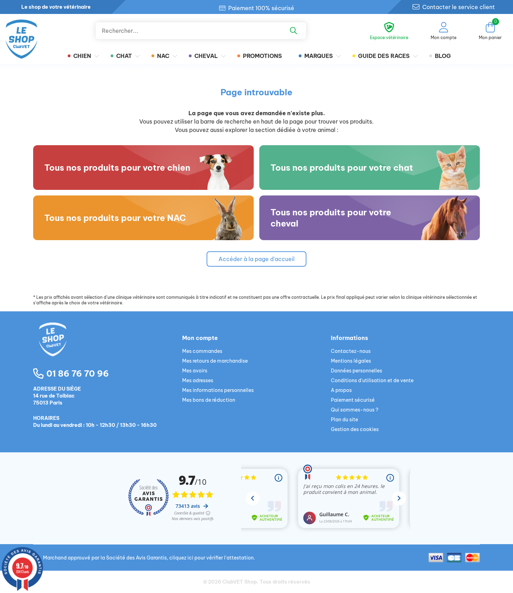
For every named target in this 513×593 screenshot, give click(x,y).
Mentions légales (351, 361)
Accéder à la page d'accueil (256, 258)
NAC (163, 55)
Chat (124, 55)
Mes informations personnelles (218, 390)
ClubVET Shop (239, 582)
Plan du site (344, 419)
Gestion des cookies (355, 429)
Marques (318, 55)
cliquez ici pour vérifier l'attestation (211, 558)
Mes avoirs (194, 371)
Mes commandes (202, 351)
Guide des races (384, 55)
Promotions (262, 55)
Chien (82, 55)
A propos (341, 390)
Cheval (206, 55)
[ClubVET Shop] (107, 348)
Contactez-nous (351, 351)
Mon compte (200, 337)
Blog (443, 55)
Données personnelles (356, 371)
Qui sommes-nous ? (354, 410)
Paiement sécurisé (353, 400)
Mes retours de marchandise (215, 361)
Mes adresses (197, 380)
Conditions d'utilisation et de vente (372, 380)
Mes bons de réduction (208, 400)
